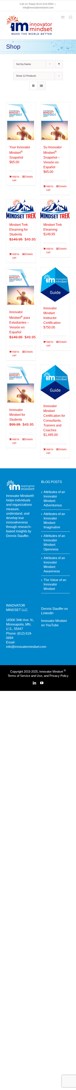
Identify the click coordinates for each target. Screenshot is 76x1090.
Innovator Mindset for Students (17, 414)
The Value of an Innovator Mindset (55, 584)
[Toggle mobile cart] (63, 17)
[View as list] (41, 86)
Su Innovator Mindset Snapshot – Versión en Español (52, 157)
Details (29, 176)
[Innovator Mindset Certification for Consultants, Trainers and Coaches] (55, 382)
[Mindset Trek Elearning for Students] (21, 208)
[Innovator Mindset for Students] (21, 384)
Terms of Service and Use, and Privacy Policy (38, 675)
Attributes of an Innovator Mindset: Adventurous (54, 498)
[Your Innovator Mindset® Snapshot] (21, 121)
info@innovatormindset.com (38, 7)
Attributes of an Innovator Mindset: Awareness (54, 564)
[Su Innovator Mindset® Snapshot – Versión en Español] (55, 121)
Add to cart (15, 178)
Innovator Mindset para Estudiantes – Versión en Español (19, 322)
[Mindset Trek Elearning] (55, 208)
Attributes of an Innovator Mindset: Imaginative (54, 520)
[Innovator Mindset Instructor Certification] (55, 284)
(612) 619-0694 (45, 4)
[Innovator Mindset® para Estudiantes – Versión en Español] (21, 286)
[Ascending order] (59, 64)
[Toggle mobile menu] (71, 17)
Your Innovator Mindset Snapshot (19, 152)
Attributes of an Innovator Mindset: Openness (54, 542)
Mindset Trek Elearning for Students (18, 229)
